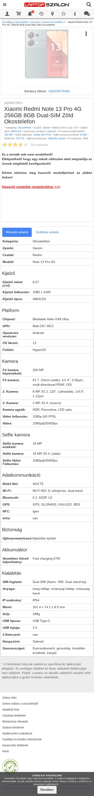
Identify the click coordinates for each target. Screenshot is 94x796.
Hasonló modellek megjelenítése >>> (31, 187)
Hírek (5, 751)
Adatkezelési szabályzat (17, 733)
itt (60, 784)
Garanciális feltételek (15, 745)
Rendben (47, 789)
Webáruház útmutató (15, 721)
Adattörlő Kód (10, 709)
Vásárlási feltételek (14, 715)
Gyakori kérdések (13, 727)
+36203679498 (59, 91)
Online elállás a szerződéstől (20, 703)
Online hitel (9, 697)
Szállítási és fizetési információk (22, 739)
